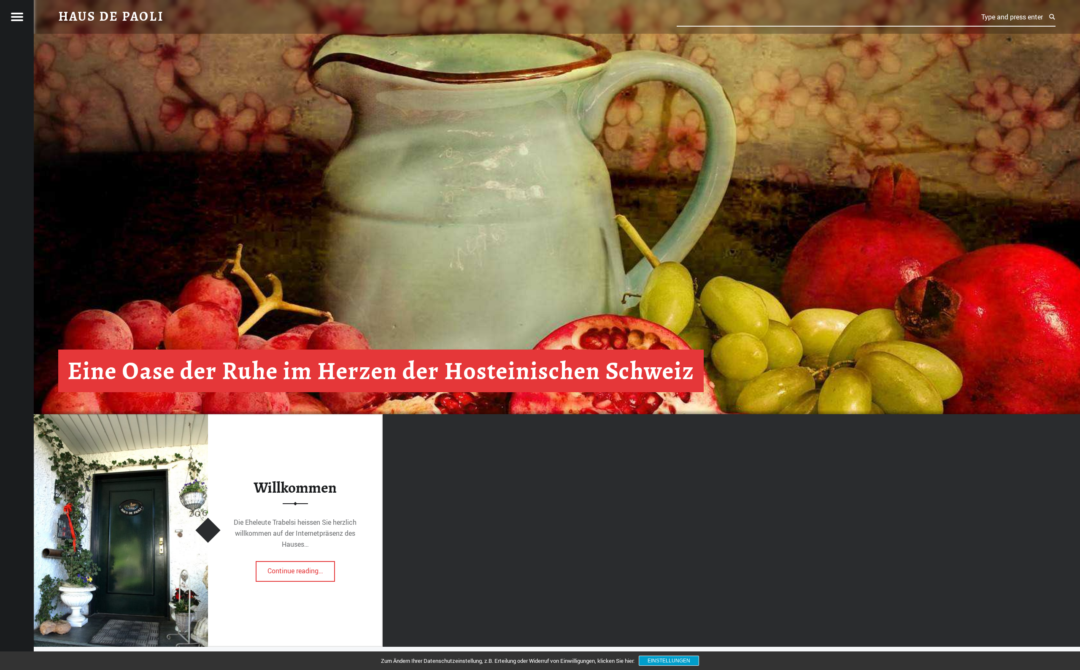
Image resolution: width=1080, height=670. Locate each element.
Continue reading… (301, 568)
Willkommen (295, 487)
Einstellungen (669, 661)
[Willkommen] (121, 419)
